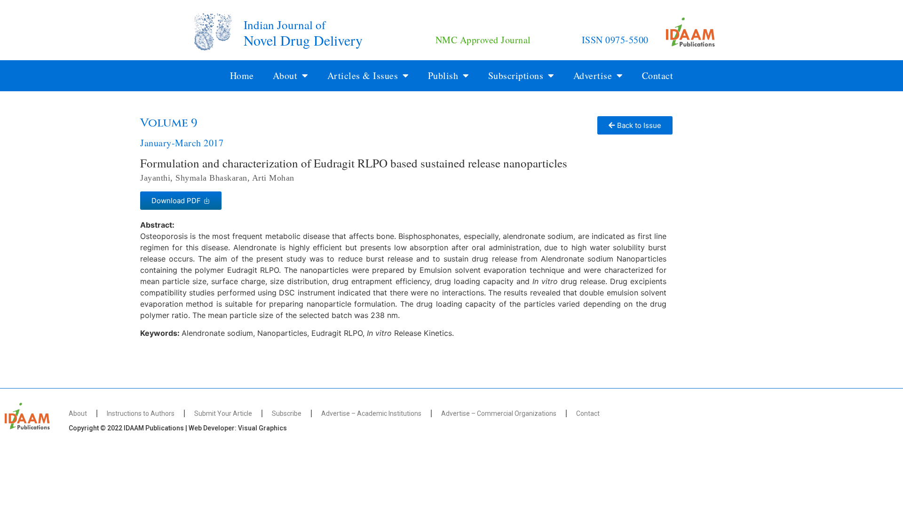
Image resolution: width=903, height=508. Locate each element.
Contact (657, 75)
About (78, 413)
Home (242, 75)
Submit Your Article (223, 413)
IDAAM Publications (154, 428)
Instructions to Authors (140, 413)
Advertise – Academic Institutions (371, 413)
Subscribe (286, 413)
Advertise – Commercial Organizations (498, 413)
